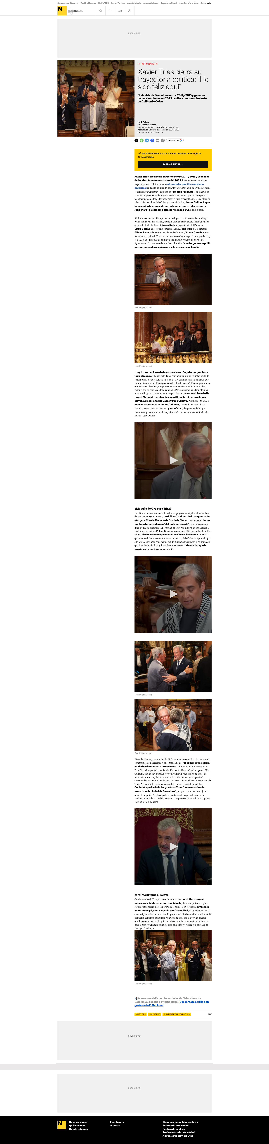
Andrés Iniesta (134, 3)
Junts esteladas (150, 3)
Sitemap (115, 1126)
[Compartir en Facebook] (152, 140)
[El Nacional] (62, 10)
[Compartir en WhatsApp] (142, 140)
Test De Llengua (88, 3)
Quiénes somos (78, 1122)
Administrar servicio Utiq (178, 1136)
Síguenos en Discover (67, 3)
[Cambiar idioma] (120, 10)
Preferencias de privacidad (179, 1132)
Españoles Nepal (169, 3)
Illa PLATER (103, 3)
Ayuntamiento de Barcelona (176, 1014)
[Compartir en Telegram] (147, 140)
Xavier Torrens (118, 3)
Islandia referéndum (188, 3)
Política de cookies (174, 1129)
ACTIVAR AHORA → (173, 164)
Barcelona (140, 1014)
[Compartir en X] (136, 140)
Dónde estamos (78, 1129)
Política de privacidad (176, 1126)
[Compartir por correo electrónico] (157, 140)
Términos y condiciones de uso (181, 1122)
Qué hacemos (77, 1126)
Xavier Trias (154, 1014)
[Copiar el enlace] (163, 140)
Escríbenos (117, 1122)
